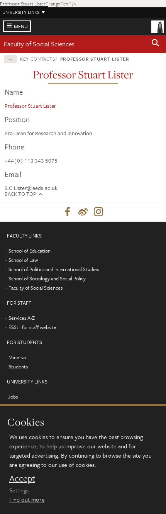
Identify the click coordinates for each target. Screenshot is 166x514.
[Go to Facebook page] (67, 212)
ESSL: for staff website (32, 327)
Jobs (13, 396)
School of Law (23, 260)
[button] (155, 44)
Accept (22, 478)
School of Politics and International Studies (53, 269)
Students (18, 366)
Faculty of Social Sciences (39, 44)
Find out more (27, 499)
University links (20, 11)
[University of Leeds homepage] (157, 25)
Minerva (17, 357)
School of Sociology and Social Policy (47, 278)
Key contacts (37, 58)
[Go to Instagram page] (98, 212)
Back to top (20, 194)
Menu (21, 26)
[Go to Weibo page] (83, 212)
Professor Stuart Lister (94, 58)
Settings (19, 490)
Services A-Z (21, 318)
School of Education (29, 250)
